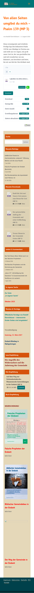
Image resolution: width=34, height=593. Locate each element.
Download (8, 93)
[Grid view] (6, 71)
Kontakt (6, 582)
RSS (29, 580)
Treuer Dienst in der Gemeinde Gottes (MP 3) (19, 235)
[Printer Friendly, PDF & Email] (27, 125)
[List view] (10, 71)
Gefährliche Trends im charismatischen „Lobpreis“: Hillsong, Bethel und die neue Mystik (17, 158)
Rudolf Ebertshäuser (12, 36)
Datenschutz (16, 580)
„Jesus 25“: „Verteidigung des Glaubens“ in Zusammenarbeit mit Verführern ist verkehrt (16, 275)
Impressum (7, 580)
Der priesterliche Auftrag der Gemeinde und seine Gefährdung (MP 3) (19, 217)
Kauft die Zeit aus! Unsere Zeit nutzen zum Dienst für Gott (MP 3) (20, 197)
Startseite (24, 580)
